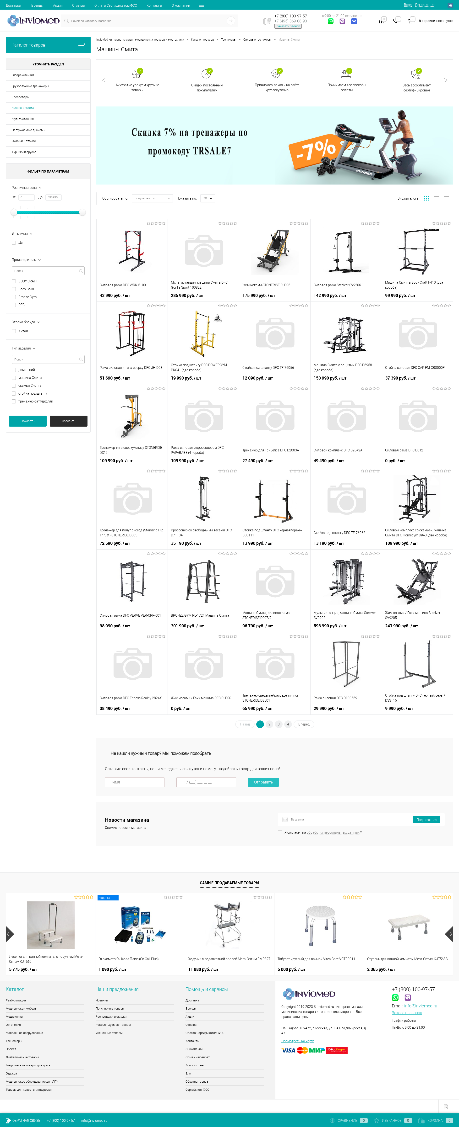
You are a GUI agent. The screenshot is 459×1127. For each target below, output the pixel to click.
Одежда (11, 1073)
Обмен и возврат (198, 1057)
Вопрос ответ (195, 1065)
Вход (408, 5)
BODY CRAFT (28, 281)
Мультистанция (23, 119)
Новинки (102, 1000)
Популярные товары (110, 1008)
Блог (189, 1073)
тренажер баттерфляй (35, 401)
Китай (23, 331)
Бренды (37, 5)
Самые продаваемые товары (229, 882)
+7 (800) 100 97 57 (61, 1120)
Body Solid (26, 289)
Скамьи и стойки (24, 141)
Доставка (13, 5)
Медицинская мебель (21, 1008)
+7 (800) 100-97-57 (290, 16)
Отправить (263, 782)
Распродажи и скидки (111, 1016)
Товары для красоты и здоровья (29, 1089)
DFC (21, 305)
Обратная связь (197, 1081)
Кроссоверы (20, 97)
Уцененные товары (109, 1033)
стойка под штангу (33, 393)
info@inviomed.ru (420, 1005)
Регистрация (425, 5)
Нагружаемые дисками (28, 130)
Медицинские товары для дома (28, 1065)
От (14, 197)
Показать (27, 421)
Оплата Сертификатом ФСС (115, 5)
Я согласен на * (323, 832)
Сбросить (68, 421)
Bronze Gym (27, 297)
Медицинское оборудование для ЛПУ (32, 1081)
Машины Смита (23, 108)
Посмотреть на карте (297, 1041)
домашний (26, 370)
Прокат (11, 1049)
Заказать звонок (288, 26)
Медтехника (14, 1016)
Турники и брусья (24, 152)
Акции (58, 5)
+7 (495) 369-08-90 (290, 21)
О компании (181, 5)
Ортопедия (13, 1024)
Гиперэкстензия (23, 75)
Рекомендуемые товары (113, 1024)
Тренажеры (14, 1041)
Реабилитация (16, 1000)
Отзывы (78, 5)
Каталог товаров (28, 45)
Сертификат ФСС (197, 1089)
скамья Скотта (30, 385)
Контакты (154, 5)
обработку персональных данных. (333, 832)
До (40, 197)
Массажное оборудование (24, 1033)
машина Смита (30, 378)
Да (20, 242)
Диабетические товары (22, 1057)
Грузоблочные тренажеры (30, 86)
